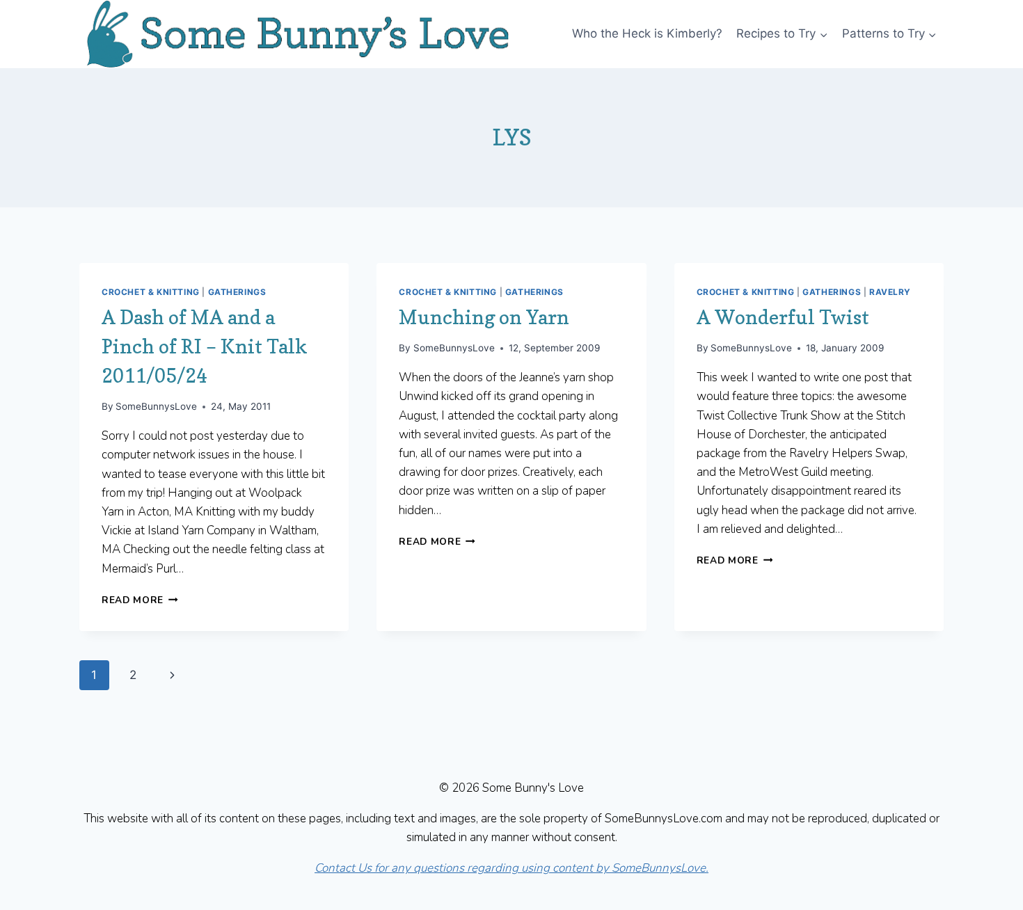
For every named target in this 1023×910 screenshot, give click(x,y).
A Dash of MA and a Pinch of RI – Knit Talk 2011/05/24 (205, 346)
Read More (140, 600)
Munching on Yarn (484, 317)
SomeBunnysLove (156, 406)
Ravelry (890, 292)
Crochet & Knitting (151, 292)
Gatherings (237, 292)
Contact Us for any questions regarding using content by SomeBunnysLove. (511, 868)
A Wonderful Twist (783, 317)
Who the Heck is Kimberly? (647, 33)
